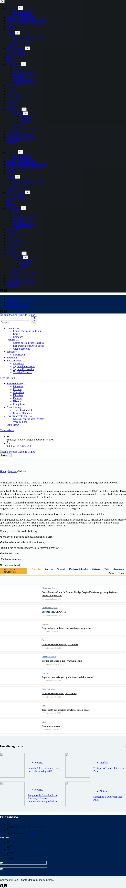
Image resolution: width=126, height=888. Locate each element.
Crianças (45, 624)
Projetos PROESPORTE (54, 612)
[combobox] (15, 322)
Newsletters (19, 354)
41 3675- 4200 (24, 446)
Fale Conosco (14, 360)
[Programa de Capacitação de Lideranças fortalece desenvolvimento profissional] (12, 794)
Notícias (38, 762)
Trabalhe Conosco (22, 372)
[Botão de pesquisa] (34, 320)
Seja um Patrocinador (18, 305)
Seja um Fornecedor (23, 369)
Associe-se (12, 407)
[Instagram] (5, 312)
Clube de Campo (48, 689)
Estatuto (17, 389)
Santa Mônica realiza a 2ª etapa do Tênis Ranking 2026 (44, 770)
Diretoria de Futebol (78, 569)
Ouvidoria (12, 302)
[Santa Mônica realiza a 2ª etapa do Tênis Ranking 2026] (12, 765)
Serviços (11, 351)
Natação (96, 569)
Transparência (7, 430)
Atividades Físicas (49, 657)
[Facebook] (2, 312)
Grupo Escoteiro (21, 348)
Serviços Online (8, 377)
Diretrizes (18, 395)
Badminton (119, 569)
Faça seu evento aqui (17, 416)
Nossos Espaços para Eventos (28, 419)
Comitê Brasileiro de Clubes (27, 331)
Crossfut (61, 569)
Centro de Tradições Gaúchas (28, 342)
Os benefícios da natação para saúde (60, 644)
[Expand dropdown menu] (18, 328)
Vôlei (106, 569)
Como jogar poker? (51, 726)
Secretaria (12, 357)
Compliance (19, 404)
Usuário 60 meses (22, 413)
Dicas (44, 640)
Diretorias (18, 386)
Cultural (11, 339)
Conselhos (18, 392)
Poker (111, 573)
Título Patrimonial (22, 410)
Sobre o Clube (14, 383)
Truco (121, 573)
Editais (16, 334)
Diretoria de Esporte (49, 588)
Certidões (18, 336)
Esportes (11, 328)
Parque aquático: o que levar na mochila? (63, 661)
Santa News (13, 424)
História (17, 401)
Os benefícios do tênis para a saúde (59, 693)
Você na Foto (20, 421)
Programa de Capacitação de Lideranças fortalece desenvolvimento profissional (43, 798)
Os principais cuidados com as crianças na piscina (66, 628)
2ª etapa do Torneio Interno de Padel (109, 770)
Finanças (17, 398)
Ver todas (36, 569)
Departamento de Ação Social (22, 299)
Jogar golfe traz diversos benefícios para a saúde (66, 710)
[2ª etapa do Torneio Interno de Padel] (77, 765)
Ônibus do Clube (15, 296)
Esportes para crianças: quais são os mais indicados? (68, 677)
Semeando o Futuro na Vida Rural (107, 798)
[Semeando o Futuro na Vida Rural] (77, 794)
